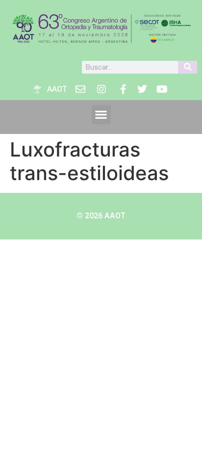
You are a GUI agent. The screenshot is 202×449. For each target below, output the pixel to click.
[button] (101, 114)
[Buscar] (187, 67)
